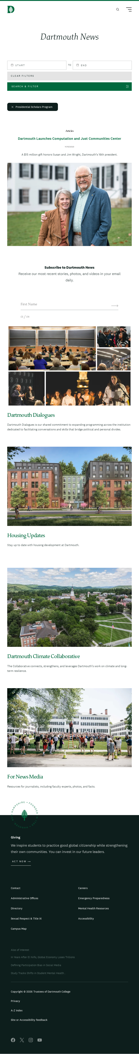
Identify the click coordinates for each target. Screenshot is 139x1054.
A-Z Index (17, 1010)
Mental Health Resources (93, 908)
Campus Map (19, 928)
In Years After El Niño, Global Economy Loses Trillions (43, 957)
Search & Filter (25, 86)
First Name (29, 304)
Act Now (19, 861)
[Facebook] (13, 1041)
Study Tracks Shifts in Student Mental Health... (38, 973)
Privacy (15, 1001)
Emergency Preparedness (93, 898)
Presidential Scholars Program (34, 107)
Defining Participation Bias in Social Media (36, 965)
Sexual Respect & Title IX (26, 918)
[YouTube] (39, 1041)
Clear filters (22, 75)
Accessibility (86, 918)
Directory (16, 908)
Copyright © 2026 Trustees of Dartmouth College (40, 991)
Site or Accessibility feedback (29, 1020)
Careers (83, 888)
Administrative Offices (24, 898)
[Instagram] (31, 1041)
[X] (22, 1041)
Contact (15, 888)
